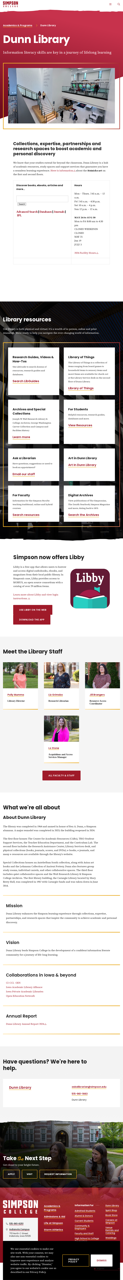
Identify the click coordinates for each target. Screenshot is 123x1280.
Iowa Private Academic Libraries (24, 991)
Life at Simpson (53, 1223)
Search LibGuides (26, 381)
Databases (45, 211)
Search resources (26, 515)
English (100, 1268)
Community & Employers (82, 1227)
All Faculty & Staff (61, 775)
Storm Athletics (53, 1229)
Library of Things (81, 388)
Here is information (62, 170)
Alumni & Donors (84, 1215)
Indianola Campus (19, 1229)
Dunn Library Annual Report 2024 (25, 1024)
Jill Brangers (97, 694)
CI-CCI (10, 982)
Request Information (58, 1174)
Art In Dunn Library (82, 465)
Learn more (21, 437)
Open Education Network (20, 995)
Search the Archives (83, 515)
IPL (19, 215)
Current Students (84, 1220)
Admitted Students (85, 1210)
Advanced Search (27, 211)
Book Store (111, 1215)
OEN (18, 982)
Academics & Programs (17, 25)
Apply (11, 1174)
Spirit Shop (111, 1210)
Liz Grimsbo (55, 694)
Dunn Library (20, 1087)
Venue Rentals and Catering (112, 1230)
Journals (59, 211)
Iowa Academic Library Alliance (24, 987)
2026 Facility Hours (85, 252)
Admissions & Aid (54, 1216)
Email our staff (24, 474)
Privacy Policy (73, 1260)
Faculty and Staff (84, 1233)
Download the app (31, 619)
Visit (30, 1174)
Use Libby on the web (32, 609)
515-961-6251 (16, 1223)
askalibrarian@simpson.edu (89, 1087)
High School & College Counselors (87, 1240)
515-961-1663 (80, 1093)
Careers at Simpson (111, 1221)
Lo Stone (53, 748)
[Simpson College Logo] (20, 1213)
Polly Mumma (16, 694)
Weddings (110, 1237)
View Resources (80, 425)
